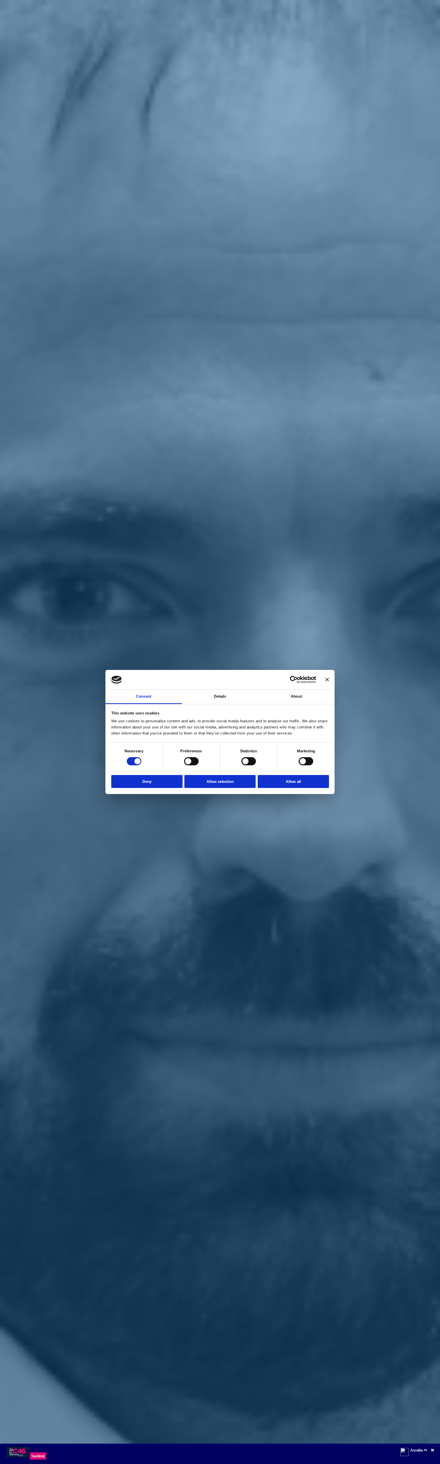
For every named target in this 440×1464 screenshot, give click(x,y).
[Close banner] (327, 679)
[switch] (191, 761)
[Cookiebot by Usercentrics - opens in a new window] (293, 679)
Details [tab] (220, 696)
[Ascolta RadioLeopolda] (404, 1452)
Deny (147, 782)
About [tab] (296, 696)
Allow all (293, 782)
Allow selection (220, 782)
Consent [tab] (143, 696)
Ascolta (417, 1450)
